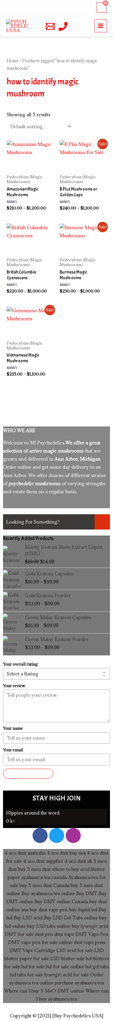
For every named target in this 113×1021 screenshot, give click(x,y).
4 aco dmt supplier (43, 861)
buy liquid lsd (83, 910)
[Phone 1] (62, 26)
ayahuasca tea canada (44, 877)
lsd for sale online (65, 966)
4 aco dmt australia (25, 853)
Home (12, 61)
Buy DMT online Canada (61, 901)
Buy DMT (86, 893)
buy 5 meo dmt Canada (44, 885)
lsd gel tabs (97, 966)
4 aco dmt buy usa (66, 853)
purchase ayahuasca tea (79, 983)
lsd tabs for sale (26, 975)
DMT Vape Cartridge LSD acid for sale (51, 950)
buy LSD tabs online (49, 926)
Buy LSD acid (28, 918)
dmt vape (64, 934)
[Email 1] (50, 26)
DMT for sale (19, 934)
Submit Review (28, 773)
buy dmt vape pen (49, 910)
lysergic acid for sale (66, 975)
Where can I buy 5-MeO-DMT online (44, 991)
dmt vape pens (89, 942)
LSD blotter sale (67, 958)
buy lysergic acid (90, 926)
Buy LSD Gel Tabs (62, 918)
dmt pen (44, 934)
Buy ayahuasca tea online (47, 893)
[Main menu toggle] (100, 25)
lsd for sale (32, 966)
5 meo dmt (39, 869)
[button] (10, 7)
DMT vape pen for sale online (40, 942)
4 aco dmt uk (77, 861)
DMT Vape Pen (91, 934)
